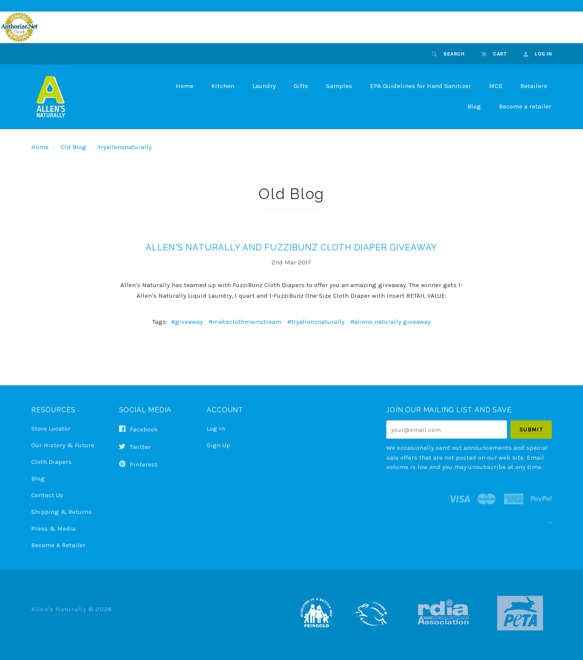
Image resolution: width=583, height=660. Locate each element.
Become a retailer (525, 106)
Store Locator (50, 428)
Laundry (264, 86)
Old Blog (73, 147)
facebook (143, 429)
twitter (139, 447)
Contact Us (47, 495)
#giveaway (187, 322)
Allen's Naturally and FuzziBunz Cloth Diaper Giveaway (291, 247)
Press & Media (53, 528)
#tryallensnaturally (315, 322)
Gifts (301, 86)
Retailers (533, 86)
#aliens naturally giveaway (390, 322)
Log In (216, 428)
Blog (474, 106)
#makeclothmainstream (245, 322)
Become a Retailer (58, 545)
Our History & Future (62, 445)
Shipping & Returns (61, 512)
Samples (339, 86)
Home (184, 86)
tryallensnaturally (125, 147)
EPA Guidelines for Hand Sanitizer (420, 86)
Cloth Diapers (51, 462)
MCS (495, 86)
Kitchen (222, 86)
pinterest (142, 464)
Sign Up (218, 445)
